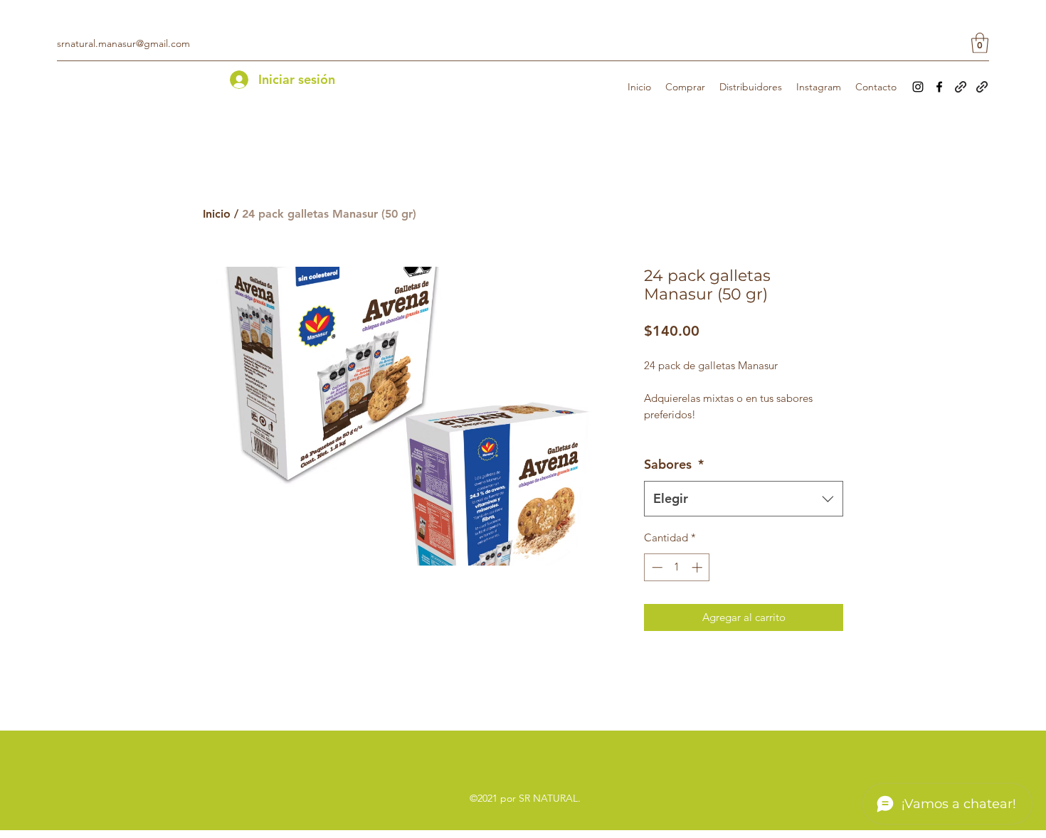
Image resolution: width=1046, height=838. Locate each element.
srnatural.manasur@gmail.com (123, 43)
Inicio (217, 214)
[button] (979, 43)
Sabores (674, 464)
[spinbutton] (677, 567)
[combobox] (743, 498)
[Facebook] (939, 87)
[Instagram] (918, 87)
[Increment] (698, 567)
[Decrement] (655, 567)
